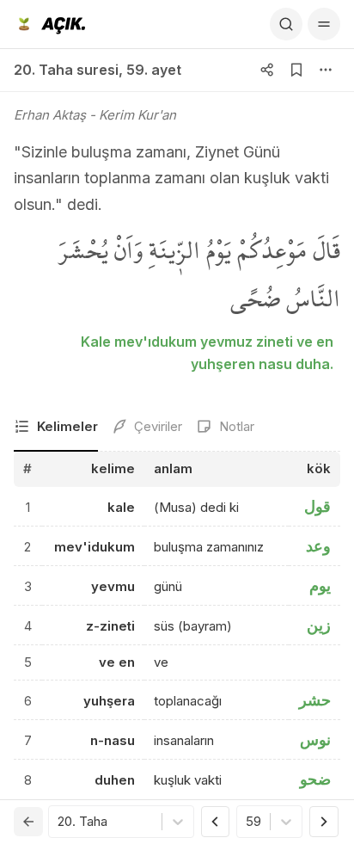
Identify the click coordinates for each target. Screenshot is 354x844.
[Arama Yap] (286, 24)
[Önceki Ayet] (215, 821)
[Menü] (324, 24)
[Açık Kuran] (49, 24)
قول (317, 506)
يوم (320, 585)
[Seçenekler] (325, 69)
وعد (318, 546)
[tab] (56, 428)
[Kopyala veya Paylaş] (267, 69)
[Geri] (28, 821)
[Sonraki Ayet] (324, 821)
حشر (315, 700)
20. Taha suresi (66, 69)
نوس (315, 739)
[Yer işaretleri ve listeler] (296, 69)
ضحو (315, 779)
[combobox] (59, 822)
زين (319, 625)
